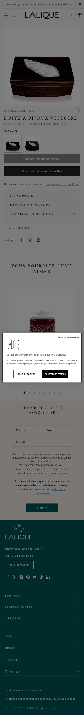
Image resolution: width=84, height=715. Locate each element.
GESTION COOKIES (26, 373)
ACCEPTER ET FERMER (55, 373)
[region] (42, 357)
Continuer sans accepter (68, 337)
